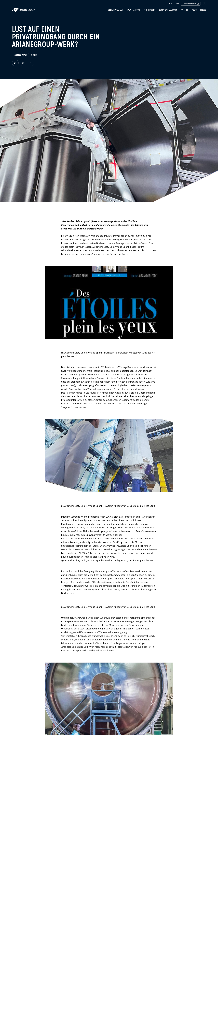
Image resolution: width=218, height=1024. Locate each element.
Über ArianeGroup (115, 10)
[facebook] (31, 63)
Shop (177, 4)
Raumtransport (134, 10)
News (194, 10)
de (169, 4)
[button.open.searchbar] (204, 4)
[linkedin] (15, 63)
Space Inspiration (20, 55)
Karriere (184, 10)
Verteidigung (149, 10)
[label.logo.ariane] (23, 11)
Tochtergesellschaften (190, 4)
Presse (203, 10)
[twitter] (23, 63)
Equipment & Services (168, 10)
